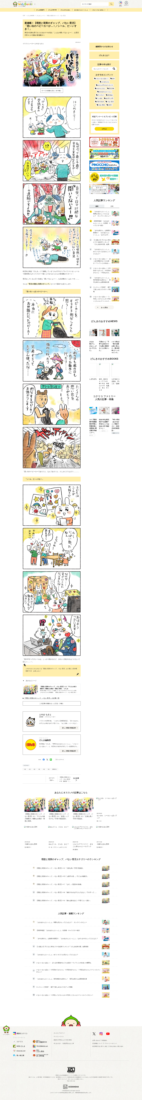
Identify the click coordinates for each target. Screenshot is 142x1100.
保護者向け (54, 769)
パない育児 (110, 101)
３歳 (39, 769)
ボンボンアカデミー (59, 1033)
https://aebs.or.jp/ (71, 1081)
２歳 (34, 769)
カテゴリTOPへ (52, 779)
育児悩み (110, 95)
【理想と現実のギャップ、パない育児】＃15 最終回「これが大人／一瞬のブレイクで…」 (65, 779)
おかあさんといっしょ (81, 10)
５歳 (48, 769)
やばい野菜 (101, 105)
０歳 (25, 769)
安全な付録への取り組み (116, 1046)
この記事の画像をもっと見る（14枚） (51, 703)
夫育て (110, 105)
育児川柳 (111, 88)
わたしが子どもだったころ (105, 85)
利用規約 (104, 1040)
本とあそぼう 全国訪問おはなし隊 (64, 1043)
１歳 (29, 769)
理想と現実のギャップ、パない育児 (56, 15)
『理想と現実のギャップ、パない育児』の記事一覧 (41, 698)
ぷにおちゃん (105, 82)
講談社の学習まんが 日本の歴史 (63, 1040)
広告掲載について (97, 1043)
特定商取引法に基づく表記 (99, 1046)
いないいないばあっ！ (99, 10)
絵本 (113, 78)
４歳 (44, 769)
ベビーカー (26, 765)
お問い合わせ (96, 1040)
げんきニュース (41, 15)
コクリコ (103, 437)
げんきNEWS (52, 10)
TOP (24, 15)
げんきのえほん (65, 10)
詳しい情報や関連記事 (69, 728)
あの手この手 (109, 98)
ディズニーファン (59, 1036)
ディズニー (101, 95)
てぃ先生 (99, 98)
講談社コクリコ (91, 433)
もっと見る (104, 307)
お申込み (104, 129)
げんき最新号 (40, 10)
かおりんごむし (101, 88)
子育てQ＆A (100, 101)
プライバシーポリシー (110, 1043)
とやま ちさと (39, 43)
